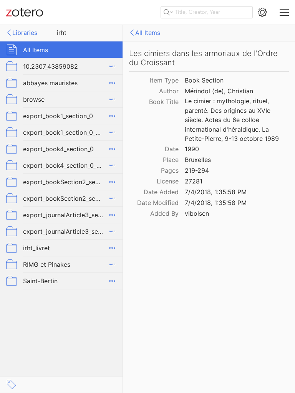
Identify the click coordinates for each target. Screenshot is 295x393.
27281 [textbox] (193, 181)
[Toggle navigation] (284, 12)
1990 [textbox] (192, 149)
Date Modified (158, 202)
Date (172, 149)
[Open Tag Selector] (11, 384)
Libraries (24, 32)
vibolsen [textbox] (197, 213)
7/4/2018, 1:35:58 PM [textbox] (216, 192)
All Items (147, 32)
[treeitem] (61, 49)
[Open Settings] (262, 12)
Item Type (164, 80)
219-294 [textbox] (197, 170)
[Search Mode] (168, 12)
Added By (164, 213)
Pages (170, 170)
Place (171, 159)
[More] (112, 66)
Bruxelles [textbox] (198, 159)
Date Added (161, 192)
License (168, 181)
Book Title (164, 102)
